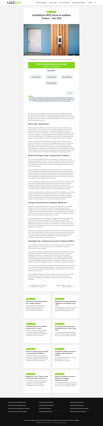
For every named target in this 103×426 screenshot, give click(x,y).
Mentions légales (58, 422)
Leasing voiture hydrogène (76, 405)
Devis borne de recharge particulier (17, 402)
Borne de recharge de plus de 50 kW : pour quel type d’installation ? (37, 352)
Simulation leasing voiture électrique (79, 408)
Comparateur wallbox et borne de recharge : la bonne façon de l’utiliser (65, 353)
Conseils (90, 2)
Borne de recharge (64, 2)
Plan (52, 422)
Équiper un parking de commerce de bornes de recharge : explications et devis (65, 378)
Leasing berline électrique (45, 411)
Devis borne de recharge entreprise (17, 405)
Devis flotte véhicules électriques (78, 411)
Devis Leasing (53, 2)
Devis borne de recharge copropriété (17, 411)
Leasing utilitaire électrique (77, 402)
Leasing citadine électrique (46, 402)
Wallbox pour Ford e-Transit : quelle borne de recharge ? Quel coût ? (37, 377)
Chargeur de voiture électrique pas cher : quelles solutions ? (37, 302)
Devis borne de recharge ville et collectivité (19, 408)
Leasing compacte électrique (46, 405)
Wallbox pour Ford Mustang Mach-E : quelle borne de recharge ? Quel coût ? (66, 303)
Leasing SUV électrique (45, 408)
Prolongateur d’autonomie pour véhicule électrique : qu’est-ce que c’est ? (65, 328)
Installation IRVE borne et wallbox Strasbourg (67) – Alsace (36, 327)
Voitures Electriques (41, 2)
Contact (65, 422)
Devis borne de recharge (78, 2)
